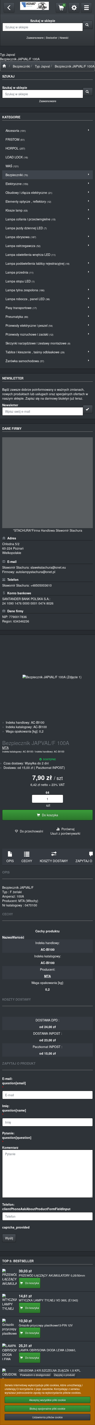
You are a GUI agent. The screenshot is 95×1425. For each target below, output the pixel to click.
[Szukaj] (88, 25)
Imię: (14, 1108)
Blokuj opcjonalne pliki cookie (47, 1408)
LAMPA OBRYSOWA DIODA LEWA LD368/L (47, 1350)
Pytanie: (16, 1135)
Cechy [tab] (26, 861)
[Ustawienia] (74, 7)
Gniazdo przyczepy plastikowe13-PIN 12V (46, 1325)
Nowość (64, 37)
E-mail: (14, 1080)
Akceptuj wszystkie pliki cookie (47, 1400)
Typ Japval (42, 66)
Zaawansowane (35, 37)
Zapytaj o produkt (64, 1375)
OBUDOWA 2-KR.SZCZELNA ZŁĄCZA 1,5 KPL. (50, 1370)
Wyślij (9, 1238)
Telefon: (36, 1206)
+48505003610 (41, 585)
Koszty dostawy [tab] (54, 861)
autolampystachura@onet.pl (35, 572)
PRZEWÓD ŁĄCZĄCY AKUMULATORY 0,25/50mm (52, 1275)
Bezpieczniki (21, 66)
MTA (5, 747)
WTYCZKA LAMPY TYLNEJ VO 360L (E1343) (48, 1300)
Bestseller (51, 37)
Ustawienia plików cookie (47, 1417)
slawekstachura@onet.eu (48, 567)
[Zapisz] (88, 409)
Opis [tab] (10, 861)
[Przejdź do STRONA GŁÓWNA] (4, 66)
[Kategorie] (86, 7)
